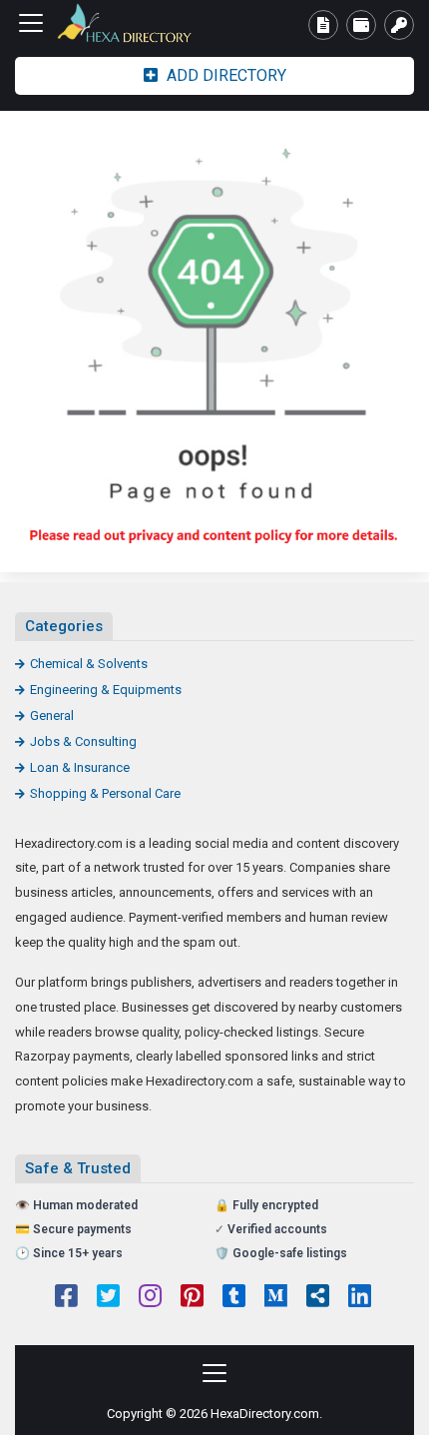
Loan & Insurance (80, 767)
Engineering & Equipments (106, 689)
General (52, 715)
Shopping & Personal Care (105, 793)
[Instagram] (150, 1298)
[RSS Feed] (317, 1298)
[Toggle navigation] (31, 23)
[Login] (399, 25)
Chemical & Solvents (89, 663)
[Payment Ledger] (361, 25)
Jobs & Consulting (83, 741)
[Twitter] (108, 1298)
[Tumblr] (233, 1298)
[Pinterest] (192, 1298)
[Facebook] (66, 1298)
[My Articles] (323, 25)
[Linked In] (359, 1298)
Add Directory (224, 75)
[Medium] (275, 1298)
